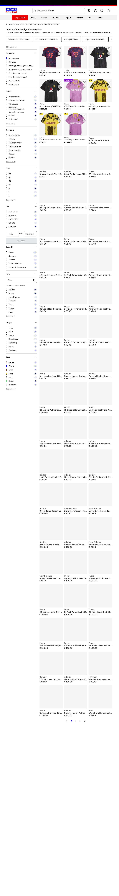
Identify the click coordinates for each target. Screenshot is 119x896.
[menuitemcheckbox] (21, 96)
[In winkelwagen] (59, 53)
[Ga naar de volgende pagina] (85, 721)
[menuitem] (20, 17)
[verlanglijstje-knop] (102, 10)
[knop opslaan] (89, 10)
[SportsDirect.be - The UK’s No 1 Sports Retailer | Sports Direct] (11, 10)
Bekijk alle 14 (10, 389)
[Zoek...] (35, 10)
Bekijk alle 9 (10, 316)
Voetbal (22, 24)
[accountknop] (95, 10)
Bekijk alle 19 (10, 162)
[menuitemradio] (21, 58)
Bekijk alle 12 (10, 123)
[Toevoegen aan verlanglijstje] (59, 48)
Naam (15, 285)
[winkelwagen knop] (108, 10)
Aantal (22, 285)
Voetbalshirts (30, 24)
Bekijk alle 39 (10, 200)
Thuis (16, 24)
